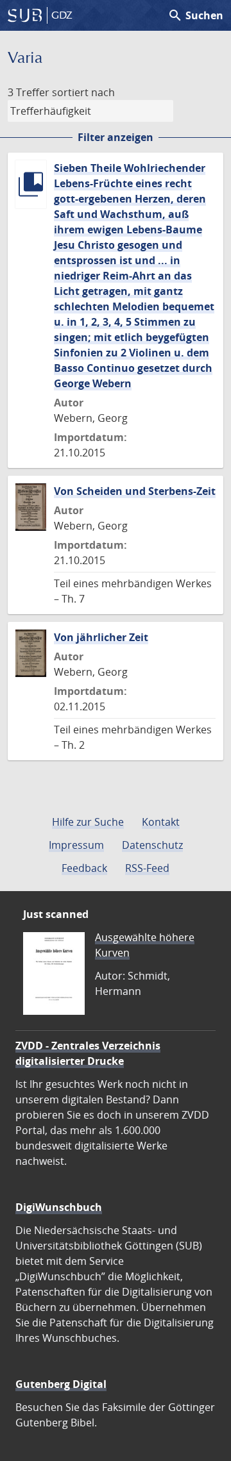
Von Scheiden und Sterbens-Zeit (135, 491)
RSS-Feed (147, 868)
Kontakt (161, 822)
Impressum (76, 845)
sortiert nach (83, 92)
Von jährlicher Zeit (101, 637)
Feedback (84, 868)
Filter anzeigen (115, 137)
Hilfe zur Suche (88, 822)
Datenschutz (152, 845)
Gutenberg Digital (61, 1384)
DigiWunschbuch (58, 1207)
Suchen (195, 15)
